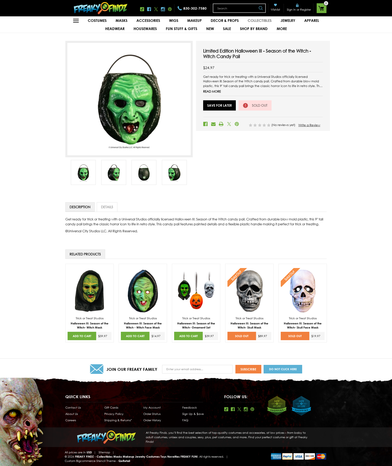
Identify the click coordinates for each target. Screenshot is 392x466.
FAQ (185, 420)
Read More (212, 91)
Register (305, 9)
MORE (282, 28)
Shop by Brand (254, 28)
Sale (227, 28)
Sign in (291, 9)
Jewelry (288, 20)
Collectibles (260, 20)
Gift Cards (111, 407)
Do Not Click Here (283, 369)
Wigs (173, 20)
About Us (71, 414)
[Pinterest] (237, 124)
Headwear (115, 28)
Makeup (194, 20)
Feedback (189, 407)
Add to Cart (82, 336)
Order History (152, 420)
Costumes (97, 20)
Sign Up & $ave (193, 414)
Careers (70, 420)
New (210, 28)
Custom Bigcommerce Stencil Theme (90, 461)
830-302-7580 (195, 8)
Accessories (148, 20)
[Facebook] (205, 124)
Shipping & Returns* (118, 420)
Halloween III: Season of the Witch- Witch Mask (89, 325)
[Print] (221, 124)
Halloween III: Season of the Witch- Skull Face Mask (303, 325)
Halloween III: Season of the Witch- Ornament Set (196, 325)
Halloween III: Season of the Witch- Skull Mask (249, 325)
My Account (152, 407)
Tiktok (142, 9)
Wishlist (275, 9)
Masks (121, 20)
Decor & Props (225, 20)
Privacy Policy (114, 414)
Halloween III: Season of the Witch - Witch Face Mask (143, 325)
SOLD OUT (241, 336)
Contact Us (73, 407)
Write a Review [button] (309, 125)
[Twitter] (229, 124)
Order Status (151, 414)
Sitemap (104, 452)
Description (80, 207)
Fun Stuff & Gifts (181, 28)
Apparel (311, 20)
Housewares (145, 28)
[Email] (213, 124)
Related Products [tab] (85, 254)
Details (107, 207)
